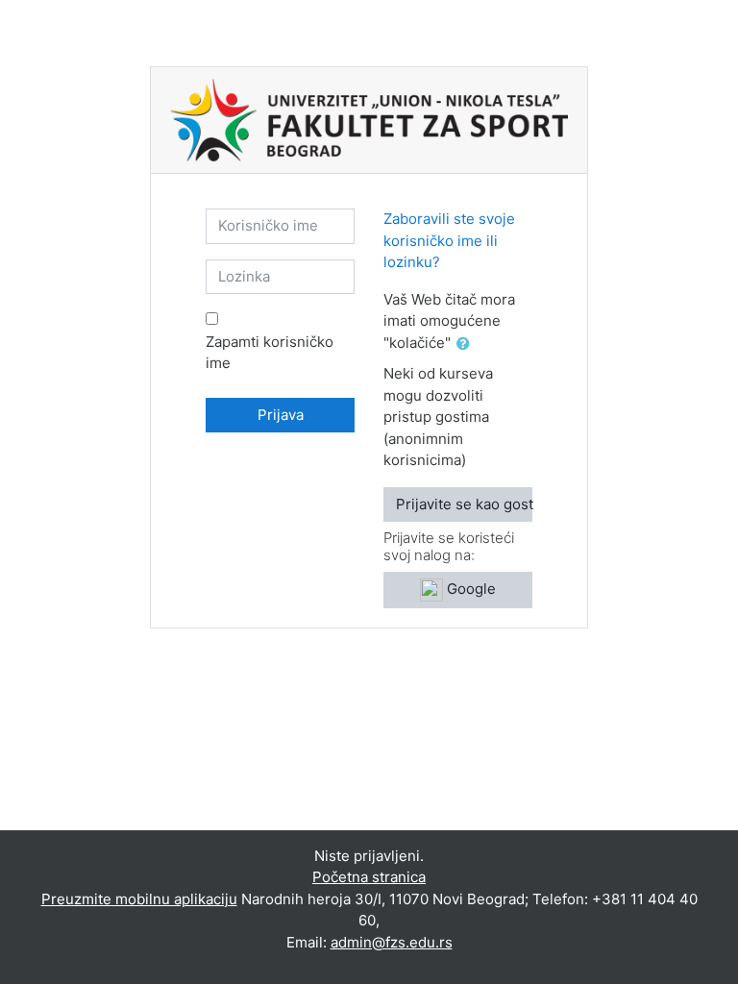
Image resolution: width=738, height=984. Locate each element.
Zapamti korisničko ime (269, 352)
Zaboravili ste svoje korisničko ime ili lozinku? (449, 240)
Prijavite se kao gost (464, 504)
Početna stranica (369, 877)
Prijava (281, 415)
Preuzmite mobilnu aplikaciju (139, 899)
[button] (467, 344)
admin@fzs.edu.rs (392, 942)
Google (469, 588)
